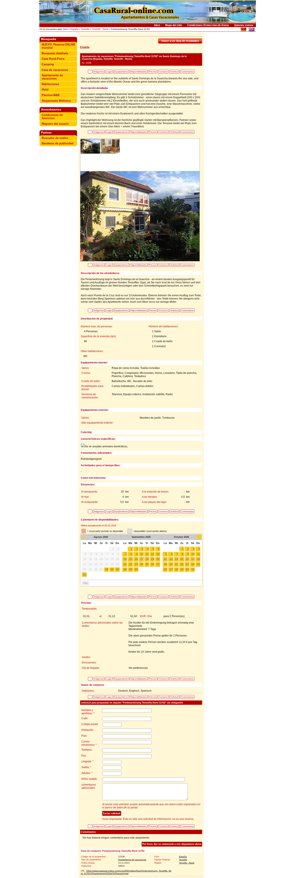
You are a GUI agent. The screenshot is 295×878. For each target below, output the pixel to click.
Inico (157, 25)
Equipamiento (121, 71)
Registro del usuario (55, 123)
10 (141, 554)
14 (125, 559)
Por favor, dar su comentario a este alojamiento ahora (171, 843)
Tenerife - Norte (100, 29)
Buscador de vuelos (55, 138)
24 (141, 564)
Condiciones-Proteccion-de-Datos (208, 25)
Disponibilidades (138, 71)
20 (157, 559)
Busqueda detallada (55, 53)
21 (125, 564)
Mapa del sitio (173, 25)
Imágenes (99, 71)
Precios (152, 71)
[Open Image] (140, 215)
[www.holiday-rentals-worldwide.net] (251, 30)
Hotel (45, 89)
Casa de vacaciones (55, 70)
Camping (48, 64)
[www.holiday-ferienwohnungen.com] (243, 30)
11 (147, 554)
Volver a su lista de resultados (180, 40)
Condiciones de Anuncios (52, 116)
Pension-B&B (50, 95)
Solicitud (174, 71)
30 (117, 569)
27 (157, 564)
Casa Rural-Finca (53, 58)
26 (152, 564)
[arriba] (90, 71)
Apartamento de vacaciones (52, 77)
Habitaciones (50, 84)
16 (136, 559)
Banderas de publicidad (57, 143)
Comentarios (187, 71)
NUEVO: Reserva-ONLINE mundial (58, 46)
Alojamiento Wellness (56, 100)
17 (141, 559)
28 (106, 569)
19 (152, 559)
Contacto (163, 71)
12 (152, 554)
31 (84, 574)
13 (157, 554)
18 (147, 559)
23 (136, 564)
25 (147, 564)
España (74, 29)
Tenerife (85, 29)
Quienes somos (243, 25)
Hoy (85, 583)
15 (130, 559)
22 (130, 564)
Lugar (109, 71)
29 (112, 569)
